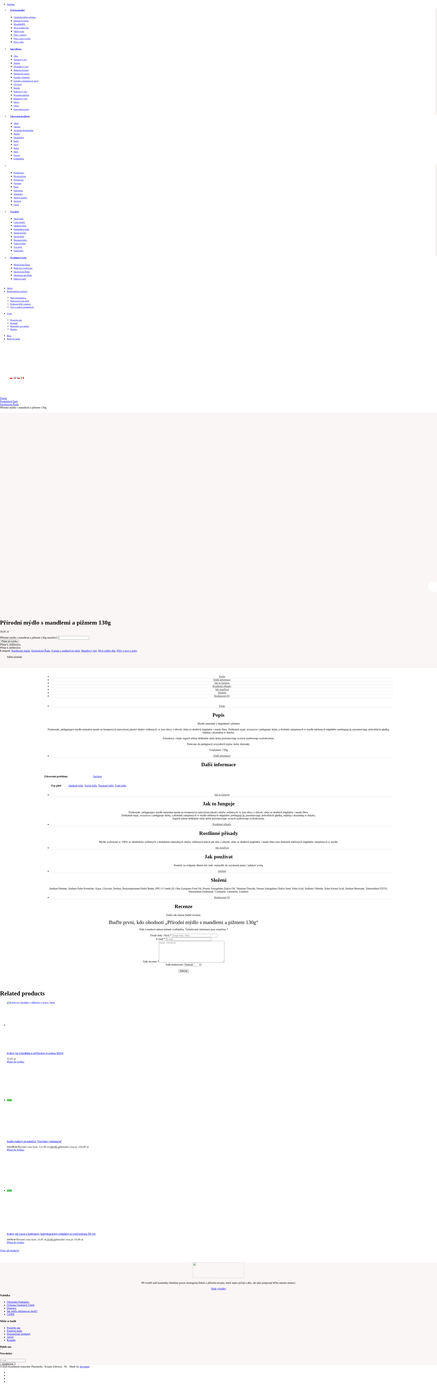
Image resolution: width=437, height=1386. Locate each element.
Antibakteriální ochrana (25, 17)
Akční (9, 288)
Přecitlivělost (20, 176)
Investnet (84, 1366)
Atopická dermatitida (23, 130)
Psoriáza (17, 183)
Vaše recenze (151, 961)
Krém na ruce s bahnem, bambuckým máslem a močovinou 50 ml (51, 1234)
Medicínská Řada (22, 264)
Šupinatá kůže (20, 240)
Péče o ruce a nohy (22, 38)
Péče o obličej (20, 35)
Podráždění (19, 158)
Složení (222, 692)
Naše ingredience (18, 298)
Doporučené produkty (19, 1334)
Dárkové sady (20, 279)
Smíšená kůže (20, 233)
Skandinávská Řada (23, 275)
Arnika (17, 63)
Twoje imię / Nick (160, 935)
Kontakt (14, 323)
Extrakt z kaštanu (22, 77)
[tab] (222, 676)
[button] (10, 644)
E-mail (160, 939)
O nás (9, 313)
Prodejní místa (13, 339)
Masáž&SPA (19, 24)
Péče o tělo (19, 42)
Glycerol (18, 84)
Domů (3, 398)
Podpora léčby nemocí (20, 304)
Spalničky (18, 194)
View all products (9, 1250)
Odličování (19, 31)
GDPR (10, 1314)
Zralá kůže (18, 250)
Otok (16, 151)
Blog (9, 335)
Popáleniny (19, 172)
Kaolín (17, 88)
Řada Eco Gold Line (23, 268)
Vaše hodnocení (174, 964)
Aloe (16, 56)
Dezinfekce (19, 137)
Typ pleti (14, 211)
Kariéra (13, 329)
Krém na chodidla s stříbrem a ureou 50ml (35, 1053)
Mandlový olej (20, 98)
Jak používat (222, 689)
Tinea (16, 204)
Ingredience (16, 49)
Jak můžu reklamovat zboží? (22, 1311)
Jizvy (16, 144)
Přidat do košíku (9, 641)
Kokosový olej (20, 91)
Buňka (17, 134)
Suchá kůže (19, 236)
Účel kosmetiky (17, 10)
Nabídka (11, 4)
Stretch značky (20, 197)
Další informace (221, 679)
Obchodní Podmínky (18, 1302)
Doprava (11, 1308)
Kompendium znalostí (17, 291)
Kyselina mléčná (21, 95)
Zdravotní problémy (20, 116)
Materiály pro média (19, 326)
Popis (222, 676)
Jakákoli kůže (20, 225)
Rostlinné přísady (222, 686)
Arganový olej (20, 59)
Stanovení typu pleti (19, 301)
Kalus (16, 148)
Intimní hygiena (21, 20)
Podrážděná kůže (21, 229)
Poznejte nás (16, 320)
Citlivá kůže (19, 222)
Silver (16, 102)
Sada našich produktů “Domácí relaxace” (34, 1141)
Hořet (16, 141)
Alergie (17, 126)
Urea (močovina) (21, 109)
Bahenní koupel (21, 70)
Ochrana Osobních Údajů (20, 1305)
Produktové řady (18, 257)
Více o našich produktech (22, 307)
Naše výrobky (218, 1288)
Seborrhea (18, 190)
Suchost (17, 201)
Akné (16, 123)
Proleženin (19, 180)
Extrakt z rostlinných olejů (26, 81)
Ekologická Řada (22, 271)
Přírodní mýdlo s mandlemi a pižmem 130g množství (28, 637)
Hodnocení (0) (222, 695)
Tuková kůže (20, 243)
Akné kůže (19, 218)
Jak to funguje (222, 682)
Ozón (16, 105)
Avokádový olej (21, 66)
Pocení (17, 155)
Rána (16, 187)
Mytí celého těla (21, 27)
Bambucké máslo (22, 73)
